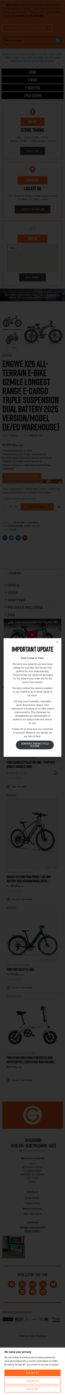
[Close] (57, 642)
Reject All (33, 1389)
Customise (32, 1381)
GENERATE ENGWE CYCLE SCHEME (35, 745)
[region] (32, 1371)
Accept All (32, 1372)
